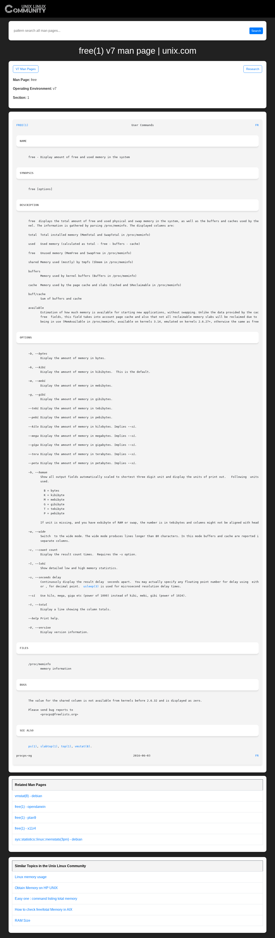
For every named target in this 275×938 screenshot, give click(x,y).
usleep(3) (91, 586)
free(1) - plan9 (25, 817)
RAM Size (22, 920)
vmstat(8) (82, 746)
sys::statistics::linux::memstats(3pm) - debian (48, 839)
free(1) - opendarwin (30, 807)
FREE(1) (22, 125)
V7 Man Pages (26, 69)
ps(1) (32, 746)
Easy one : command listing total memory (46, 898)
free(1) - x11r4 (25, 828)
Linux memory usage (31, 877)
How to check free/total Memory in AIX (43, 909)
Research (252, 69)
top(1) (66, 746)
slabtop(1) (49, 746)
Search (256, 30)
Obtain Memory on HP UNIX (36, 888)
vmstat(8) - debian (28, 796)
